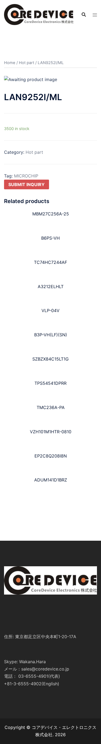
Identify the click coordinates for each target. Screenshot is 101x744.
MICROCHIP (26, 176)
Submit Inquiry (26, 184)
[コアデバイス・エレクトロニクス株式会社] (39, 14)
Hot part (26, 62)
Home (9, 62)
